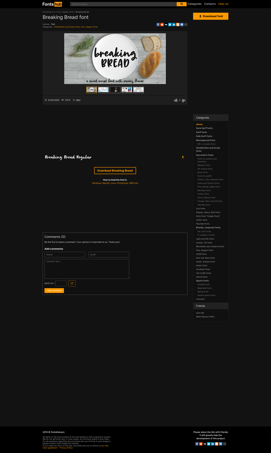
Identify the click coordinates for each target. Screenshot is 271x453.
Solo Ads (200, 313)
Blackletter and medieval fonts (210, 246)
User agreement (50, 448)
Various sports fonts (206, 295)
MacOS (106, 183)
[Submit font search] (182, 4)
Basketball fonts (204, 288)
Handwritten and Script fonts (67, 27)
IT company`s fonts (206, 235)
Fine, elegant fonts (89, 27)
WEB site (133, 183)
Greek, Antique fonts (205, 261)
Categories (195, 3)
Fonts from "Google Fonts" (208, 216)
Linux (113, 183)
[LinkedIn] (174, 24)
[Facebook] (158, 24)
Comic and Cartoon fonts (208, 183)
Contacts (210, 3)
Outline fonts (203, 194)
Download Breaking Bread (115, 170)
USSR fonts (201, 254)
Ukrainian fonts (203, 269)
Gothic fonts (201, 220)
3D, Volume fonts (205, 169)
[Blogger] (178, 24)
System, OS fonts (204, 242)
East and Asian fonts (205, 258)
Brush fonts (202, 172)
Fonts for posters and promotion (207, 160)
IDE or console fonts (206, 144)
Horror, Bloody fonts (206, 197)
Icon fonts (200, 208)
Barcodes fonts (204, 190)
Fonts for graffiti (204, 176)
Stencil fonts (201, 277)
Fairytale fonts (203, 205)
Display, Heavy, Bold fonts (208, 212)
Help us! (223, 3)
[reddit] (162, 24)
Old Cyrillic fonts (203, 273)
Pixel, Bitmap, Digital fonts (208, 187)
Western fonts (203, 165)
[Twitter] (170, 24)
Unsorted (200, 299)
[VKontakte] (181, 24)
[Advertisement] (115, 128)
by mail (105, 445)
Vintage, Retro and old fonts (209, 201)
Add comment (54, 290)
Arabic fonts (201, 265)
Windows (96, 183)
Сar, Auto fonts (204, 231)
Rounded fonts (203, 223)
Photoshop (122, 183)
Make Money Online (205, 316)
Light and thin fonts (205, 239)
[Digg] (166, 24)
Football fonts (203, 284)
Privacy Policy (66, 448)
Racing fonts (202, 291)
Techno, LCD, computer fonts (210, 179)
